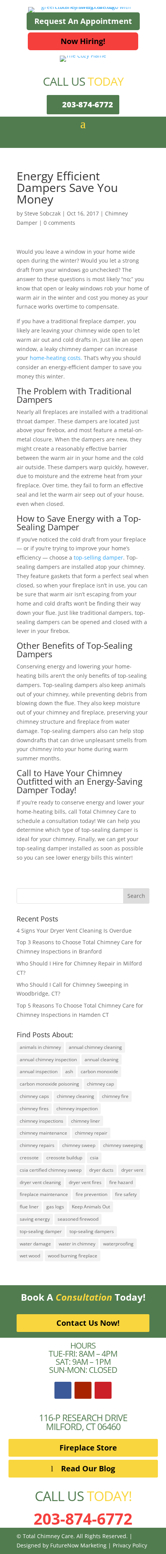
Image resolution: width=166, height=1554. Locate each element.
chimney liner (85, 1121)
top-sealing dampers (91, 1231)
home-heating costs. (56, 357)
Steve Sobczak (42, 213)
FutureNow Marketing (78, 1545)
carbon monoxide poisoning (49, 1084)
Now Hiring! (83, 41)
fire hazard (121, 1182)
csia (94, 1157)
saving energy (35, 1219)
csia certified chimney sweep (50, 1170)
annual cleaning (102, 1059)
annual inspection (39, 1071)
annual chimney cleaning (95, 1047)
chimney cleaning (75, 1096)
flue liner (29, 1206)
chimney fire (115, 1096)
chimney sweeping (123, 1145)
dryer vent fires (85, 1182)
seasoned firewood (78, 1219)
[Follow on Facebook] (62, 1390)
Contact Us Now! (88, 1323)
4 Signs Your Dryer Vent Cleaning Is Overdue (74, 930)
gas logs (55, 1206)
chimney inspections (41, 1121)
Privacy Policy (130, 1545)
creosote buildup (64, 1157)
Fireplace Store (88, 1447)
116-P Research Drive (83, 1417)
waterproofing (118, 1243)
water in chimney (77, 1243)
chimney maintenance (43, 1133)
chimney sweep (78, 1145)
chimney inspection (77, 1108)
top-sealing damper (41, 1231)
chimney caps (34, 1096)
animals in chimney (40, 1047)
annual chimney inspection (48, 1059)
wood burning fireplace (72, 1255)
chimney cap (100, 1084)
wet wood (30, 1255)
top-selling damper (98, 557)
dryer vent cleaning (40, 1182)
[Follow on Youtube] (83, 1390)
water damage (35, 1243)
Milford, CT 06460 (83, 1426)
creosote (29, 1157)
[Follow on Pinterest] (103, 1390)
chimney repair (91, 1133)
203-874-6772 (87, 104)
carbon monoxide (99, 1071)
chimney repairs (37, 1145)
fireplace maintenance (44, 1194)
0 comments (59, 222)
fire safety (126, 1194)
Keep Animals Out (91, 1206)
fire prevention (91, 1194)
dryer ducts (101, 1170)
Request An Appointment (83, 21)
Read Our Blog (88, 1468)
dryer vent (132, 1170)
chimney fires (34, 1108)
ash (69, 1071)
